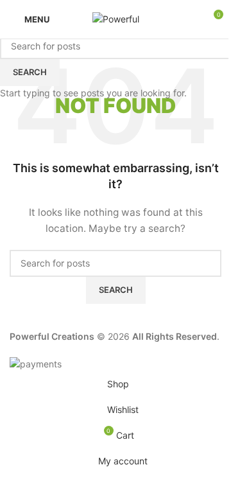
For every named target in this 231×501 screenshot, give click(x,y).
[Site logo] (115, 18)
